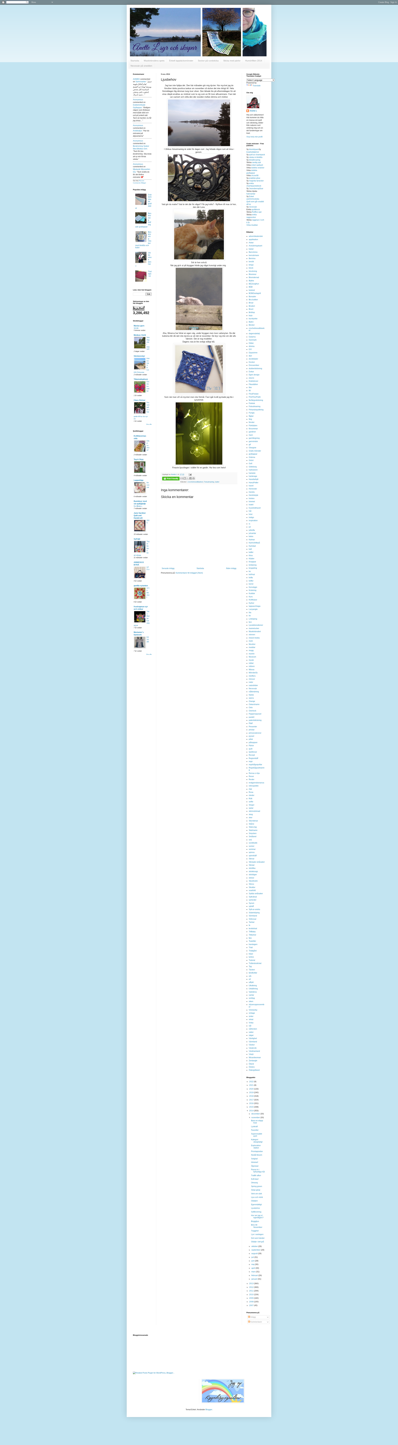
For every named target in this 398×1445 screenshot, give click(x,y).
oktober (254, 1246)
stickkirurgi (253, 871)
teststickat (253, 928)
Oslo (251, 707)
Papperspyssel (255, 714)
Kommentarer (256, 1322)
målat (251, 663)
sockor (251, 846)
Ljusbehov (255, 1208)
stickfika (252, 868)
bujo (250, 315)
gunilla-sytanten (141, 586)
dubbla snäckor (257, 168)
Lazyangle (253, 609)
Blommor (252, 274)
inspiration (253, 520)
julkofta (252, 530)
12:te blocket (148, 592)
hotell (251, 505)
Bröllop (252, 312)
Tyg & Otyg (138, 459)
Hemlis (252, 492)
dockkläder (253, 359)
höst (250, 514)
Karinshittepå (254, 543)
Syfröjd (137, 539)
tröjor (251, 954)
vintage (252, 1013)
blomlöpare (254, 149)
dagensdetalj (254, 333)
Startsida (134, 60)
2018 (251, 1096)
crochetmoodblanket (195, 482)
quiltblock (256, 209)
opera (251, 698)
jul (250, 527)
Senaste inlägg (168, 568)
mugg (251, 650)
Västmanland (254, 1051)
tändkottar (253, 973)
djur (250, 356)
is (249, 524)
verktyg (252, 998)
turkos (251, 957)
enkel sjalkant (257, 165)
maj (253, 1264)
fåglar (251, 416)
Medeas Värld (140, 335)
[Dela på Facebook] (190, 478)
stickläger (253, 874)
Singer (251, 805)
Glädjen (254, 1201)
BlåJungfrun (254, 284)
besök (251, 261)
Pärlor (251, 745)
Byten (251, 322)
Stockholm (253, 881)
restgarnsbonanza (256, 783)
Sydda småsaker (256, 893)
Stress (251, 884)
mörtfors (252, 676)
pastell (251, 717)
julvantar (252, 533)
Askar (251, 243)
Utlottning (253, 985)
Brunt (251, 309)
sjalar (251, 808)
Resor (251, 776)
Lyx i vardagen (257, 1234)
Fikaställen (253, 384)
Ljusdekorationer (256, 625)
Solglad (254, 1159)
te (249, 925)
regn (251, 761)
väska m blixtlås (255, 157)
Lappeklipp (138, 480)
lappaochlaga (254, 606)
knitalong (253, 565)
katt (250, 549)
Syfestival (253, 897)
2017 (251, 1100)
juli (252, 1257)
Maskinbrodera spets (154, 60)
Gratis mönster (255, 451)
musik (251, 660)
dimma (252, 346)
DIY (250, 349)
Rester (251, 779)
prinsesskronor (255, 733)
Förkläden (253, 425)
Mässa (251, 669)
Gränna (252, 457)
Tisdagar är (150, 273)
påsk (251, 739)
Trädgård (253, 951)
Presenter (253, 727)
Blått (250, 287)
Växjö (251, 1054)
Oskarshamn (254, 704)
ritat (250, 789)
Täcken (252, 970)
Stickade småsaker (257, 862)
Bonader (252, 296)
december (255, 1114)
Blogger (209, 1409)
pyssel (251, 736)
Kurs (251, 597)
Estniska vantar (148, 386)
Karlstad (252, 546)
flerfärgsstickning (256, 400)
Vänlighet (253, 1038)
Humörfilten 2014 (253, 60)
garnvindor (253, 441)
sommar (252, 849)
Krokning (252, 590)
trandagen (253, 944)
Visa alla (149, 424)
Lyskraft (254, 1126)
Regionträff (253, 758)
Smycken (253, 833)
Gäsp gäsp (255, 1190)
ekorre (251, 378)
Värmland (253, 1042)
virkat (251, 1019)
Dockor (252, 362)
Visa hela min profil (254, 137)
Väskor (252, 1045)
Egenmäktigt (256, 1204)
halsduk (252, 473)
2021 (251, 1085)
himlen (252, 498)
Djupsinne (253, 353)
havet (251, 486)
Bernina (252, 258)
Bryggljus (255, 1221)
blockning (253, 271)
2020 (251, 1089)
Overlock (252, 711)
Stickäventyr (139, 356)
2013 (251, 1283)
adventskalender (256, 236)
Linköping (253, 619)
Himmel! (254, 1162)
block (251, 268)
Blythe (251, 281)
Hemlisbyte (253, 495)
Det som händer (258, 1238)
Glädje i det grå (257, 1242)
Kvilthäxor (253, 600)
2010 (251, 1294)
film (250, 387)
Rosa (251, 792)
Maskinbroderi (255, 631)
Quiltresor (253, 752)
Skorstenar (253, 821)
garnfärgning (254, 438)
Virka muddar (252, 225)
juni (253, 1261)
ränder (251, 795)
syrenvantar (141, 82)
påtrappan (253, 742)
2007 (251, 1305)
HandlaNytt (253, 479)
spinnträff (253, 856)
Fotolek (252, 403)
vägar (251, 1035)
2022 (251, 1082)
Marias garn (139, 326)
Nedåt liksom (256, 1155)
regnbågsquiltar (255, 764)
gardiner (252, 432)
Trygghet (255, 1231)
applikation (253, 239)
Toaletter (252, 941)
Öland (251, 1064)
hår (250, 511)
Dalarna (252, 337)
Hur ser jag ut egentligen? (257, 1216)
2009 (251, 1298)
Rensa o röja (254, 773)
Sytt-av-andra (254, 909)
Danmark (253, 340)
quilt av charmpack (257, 155)
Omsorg (254, 1183)
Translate (257, 86)
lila (250, 612)
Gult (250, 463)
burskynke (253, 319)
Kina (251, 555)
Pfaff (250, 723)
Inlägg (253, 1317)
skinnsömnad (254, 811)
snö (250, 840)
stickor (251, 878)
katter (217, 482)
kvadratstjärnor (252, 152)
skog (251, 814)
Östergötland (254, 1070)
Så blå (136, 328)
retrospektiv (254, 786)
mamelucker (254, 628)
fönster (252, 422)
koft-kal (252, 574)
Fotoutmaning (209, 482)
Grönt (251, 460)
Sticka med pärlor (232, 60)
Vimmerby (253, 1010)
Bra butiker (253, 300)
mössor (252, 679)
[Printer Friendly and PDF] (171, 479)
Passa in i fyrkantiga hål (258, 1170)
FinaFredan (254, 394)
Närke (251, 695)
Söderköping (254, 913)
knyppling (253, 568)
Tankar (252, 922)
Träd (251, 947)
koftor (251, 581)
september (256, 1250)
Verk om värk (256, 1194)
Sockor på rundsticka (208, 60)
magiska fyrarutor (256, 181)
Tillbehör (252, 935)
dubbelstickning (255, 368)
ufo (250, 976)
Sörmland (253, 916)
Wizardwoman (255, 1057)
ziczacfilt (254, 175)
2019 (251, 1092)
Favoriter (255, 1130)
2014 (251, 1111)
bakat (251, 249)
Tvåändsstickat (255, 963)
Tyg (250, 966)
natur (251, 682)
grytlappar (253, 454)
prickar (252, 730)
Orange (252, 701)
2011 (251, 1291)
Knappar (252, 562)
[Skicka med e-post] (181, 478)
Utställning (253, 989)
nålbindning (254, 692)
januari (254, 1279)
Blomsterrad (254, 277)
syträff (251, 906)
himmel (252, 501)
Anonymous (138, 100)
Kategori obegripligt (256, 1140)
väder (251, 1032)
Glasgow (252, 448)
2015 (251, 1107)
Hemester (253, 489)
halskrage (253, 476)
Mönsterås (253, 673)
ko (250, 571)
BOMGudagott (255, 293)
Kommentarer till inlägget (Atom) (189, 573)
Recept (252, 755)
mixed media (254, 638)
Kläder (251, 559)
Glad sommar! (148, 445)
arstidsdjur (137, 131)
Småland (252, 836)
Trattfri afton (256, 1175)
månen (252, 666)
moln (251, 641)
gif (250, 444)
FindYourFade (255, 397)
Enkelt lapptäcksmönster (181, 60)
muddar (252, 647)
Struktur (252, 887)
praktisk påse (254, 178)
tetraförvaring (254, 160)
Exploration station (256, 1146)
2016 (251, 1103)
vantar (251, 995)
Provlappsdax (257, 1151)
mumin (252, 654)
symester (252, 900)
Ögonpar (255, 1166)
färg (250, 419)
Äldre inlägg (231, 568)
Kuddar (252, 593)
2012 (251, 1287)
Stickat (251, 865)
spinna (252, 852)
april (253, 1268)
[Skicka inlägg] (190, 474)
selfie (251, 802)
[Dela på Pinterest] (193, 478)
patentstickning (255, 720)
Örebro (252, 1067)
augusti (254, 1253)
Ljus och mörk (257, 1197)
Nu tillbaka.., (138, 506)
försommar (253, 429)
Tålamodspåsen (141, 379)
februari (254, 1275)
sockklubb (253, 843)
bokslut (252, 290)
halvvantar (250, 194)
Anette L (253, 111)
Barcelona (253, 252)
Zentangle (253, 1061)
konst (251, 584)
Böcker (252, 325)
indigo (251, 517)
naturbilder (253, 685)
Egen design (254, 375)
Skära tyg (253, 827)
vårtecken (253, 1029)
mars (253, 1272)
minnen (252, 635)
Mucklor (252, 644)
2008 (251, 1302)
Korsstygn (253, 587)
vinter (251, 1016)
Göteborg (253, 467)
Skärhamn (253, 830)
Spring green (256, 1186)
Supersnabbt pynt (256, 1135)
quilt (250, 749)
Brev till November (256, 1226)
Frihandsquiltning (256, 410)
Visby (251, 1023)
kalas (251, 536)
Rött (250, 798)
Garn (251, 435)
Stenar (251, 859)
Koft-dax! (255, 1179)
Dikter (251, 343)
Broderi (252, 306)
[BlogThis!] (184, 478)
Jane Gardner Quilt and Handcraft (140, 515)
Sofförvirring (256, 1212)
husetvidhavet (255, 508)
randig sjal (256, 162)
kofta (251, 577)
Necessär (148, 485)
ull (250, 979)
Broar (251, 303)
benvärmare (254, 255)
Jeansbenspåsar (256, 188)
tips (250, 938)
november (255, 1117)
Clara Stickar (139, 400)
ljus (250, 622)
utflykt (251, 982)
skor (250, 817)
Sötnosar (252, 919)
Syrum (251, 903)
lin (250, 616)
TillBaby (252, 932)
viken (251, 1001)
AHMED (136, 79)
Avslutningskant (255, 246)
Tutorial (252, 960)
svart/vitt (252, 890)
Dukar (251, 372)
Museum (252, 657)
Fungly (252, 413)
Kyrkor (251, 603)
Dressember (254, 365)
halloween (253, 470)
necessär (253, 207)
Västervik (253, 1048)
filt (250, 390)
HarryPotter (253, 483)
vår (250, 1026)
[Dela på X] (187, 478)
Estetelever (253, 381)
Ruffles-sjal (256, 212)
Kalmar (252, 540)
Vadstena (253, 992)
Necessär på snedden (141, 66)
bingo (251, 265)
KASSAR (148, 639)
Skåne (251, 824)
